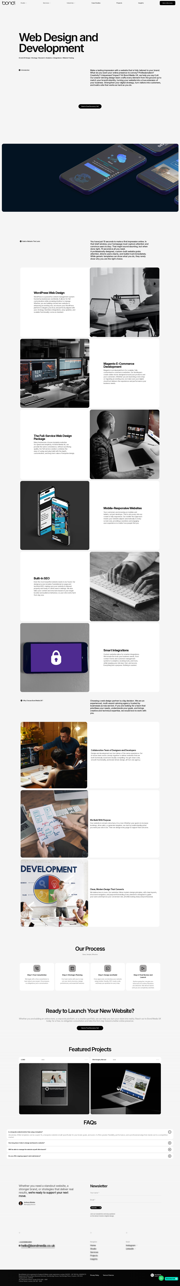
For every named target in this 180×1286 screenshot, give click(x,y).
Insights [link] (141, 3)
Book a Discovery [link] (167, 3)
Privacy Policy (94, 1275)
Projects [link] (119, 3)
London (156, 1276)
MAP (46, 1279)
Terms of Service (108, 1275)
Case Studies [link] (96, 3)
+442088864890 (25, 1242)
